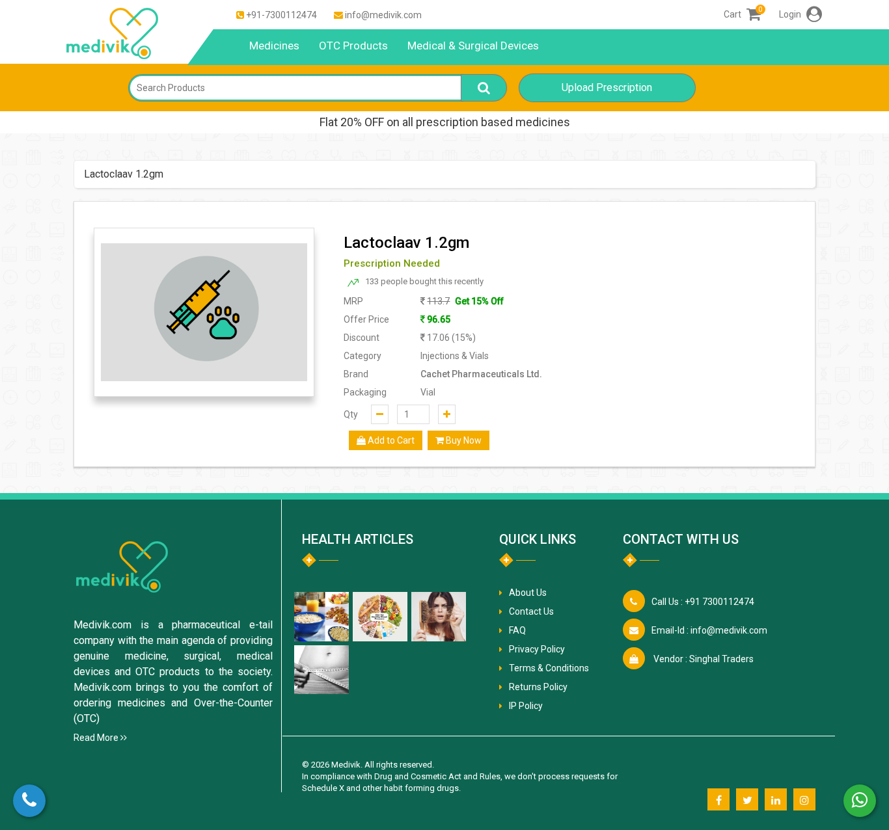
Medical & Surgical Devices (473, 45)
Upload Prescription (607, 87)
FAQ (517, 630)
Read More (97, 737)
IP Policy (526, 706)
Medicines (274, 45)
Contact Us (531, 611)
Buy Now (463, 440)
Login (791, 14)
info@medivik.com (383, 15)
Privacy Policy (537, 649)
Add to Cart (390, 440)
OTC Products (353, 45)
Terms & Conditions (549, 668)
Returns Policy (538, 687)
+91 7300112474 (702, 601)
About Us (528, 592)
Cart (742, 14)
